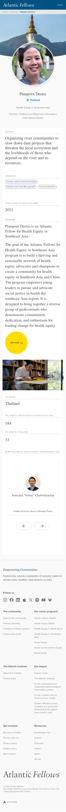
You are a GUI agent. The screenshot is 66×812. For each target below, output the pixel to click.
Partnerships (9, 678)
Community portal (12, 634)
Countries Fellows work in (16, 628)
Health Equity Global (44, 623)
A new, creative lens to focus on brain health (45, 697)
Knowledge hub (42, 732)
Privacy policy (10, 743)
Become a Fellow (12, 732)
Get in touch (9, 753)
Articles (38, 737)
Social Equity (40, 653)
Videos (37, 748)
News (37, 753)
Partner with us (10, 737)
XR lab (37, 759)
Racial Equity (40, 642)
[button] (60, 5)
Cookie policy (10, 748)
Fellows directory (11, 623)
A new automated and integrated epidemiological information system (47, 686)
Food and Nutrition (47, 186)
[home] (18, 5)
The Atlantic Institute (44, 678)
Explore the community (14, 618)
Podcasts (38, 743)
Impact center (41, 673)
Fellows (14, 12)
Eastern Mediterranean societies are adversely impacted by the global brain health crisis (46, 708)
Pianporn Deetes (27, 12)
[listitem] (33, 489)
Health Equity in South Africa (48, 628)
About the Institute (12, 673)
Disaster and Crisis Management (20, 186)
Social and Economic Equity (48, 647)
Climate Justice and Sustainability (21, 181)
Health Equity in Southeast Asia (47, 635)
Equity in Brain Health (45, 618)
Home (5, 12)
